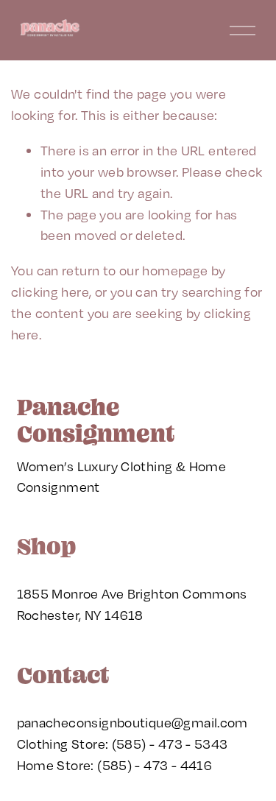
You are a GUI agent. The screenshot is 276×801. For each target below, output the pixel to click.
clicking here (50, 291)
